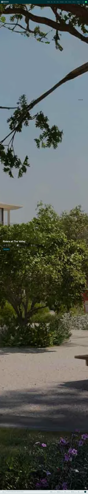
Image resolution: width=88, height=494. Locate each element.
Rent (54, 1)
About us (74, 1)
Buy (51, 1)
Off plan (48, 1)
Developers (62, 1)
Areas (58, 1)
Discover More (6, 249)
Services (69, 1)
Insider (66, 1)
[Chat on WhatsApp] (86, 2)
